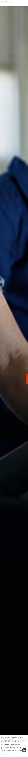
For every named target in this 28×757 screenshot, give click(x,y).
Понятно (6, 754)
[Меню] (26, 2)
